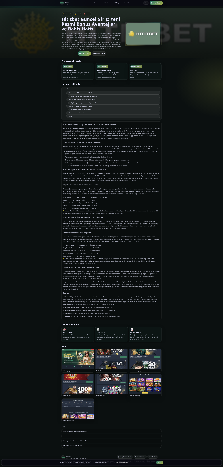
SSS (105, 3)
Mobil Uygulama (118, 3)
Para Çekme (127, 3)
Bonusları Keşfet (99, 53)
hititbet (94, 3)
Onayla (159, 462)
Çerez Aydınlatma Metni (125, 457)
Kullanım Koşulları (140, 457)
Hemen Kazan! (156, 3)
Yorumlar (109, 3)
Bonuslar (100, 3)
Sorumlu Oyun (153, 457)
